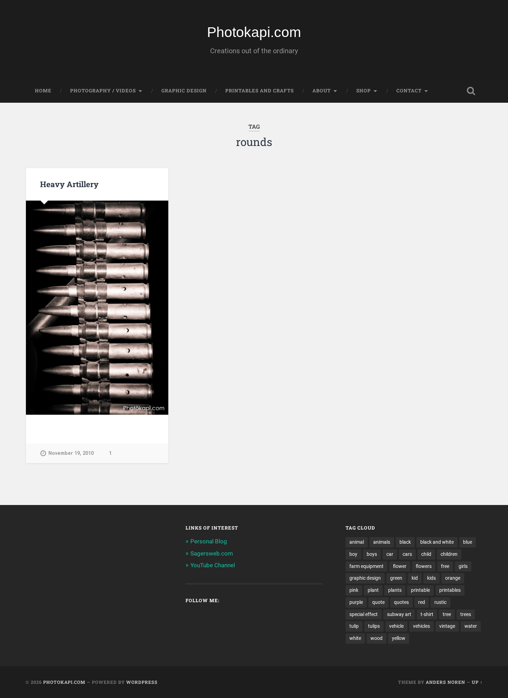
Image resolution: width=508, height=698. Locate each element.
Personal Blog (208, 541)
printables (450, 590)
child (426, 554)
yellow (398, 638)
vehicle (396, 626)
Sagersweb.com (211, 553)
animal (356, 542)
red (421, 602)
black (405, 542)
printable (420, 590)
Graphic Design (184, 91)
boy (353, 554)
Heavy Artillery (69, 184)
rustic (440, 602)
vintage (447, 626)
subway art (399, 614)
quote (378, 602)
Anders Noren (445, 682)
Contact (409, 91)
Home (43, 91)
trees (465, 614)
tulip (354, 626)
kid (415, 578)
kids (431, 578)
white (355, 638)
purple (356, 602)
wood (376, 638)
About (321, 91)
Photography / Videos (103, 91)
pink (353, 590)
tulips (374, 626)
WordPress (142, 682)
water (470, 626)
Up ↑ (477, 682)
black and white (437, 542)
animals (381, 542)
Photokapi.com (254, 32)
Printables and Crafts (259, 91)
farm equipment (366, 566)
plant (373, 590)
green (396, 578)
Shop (363, 91)
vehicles (421, 626)
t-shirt (427, 614)
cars (407, 554)
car (389, 554)
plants (395, 590)
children (449, 554)
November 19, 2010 (71, 453)
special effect (363, 614)
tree (447, 614)
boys (372, 554)
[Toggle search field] (471, 91)
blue (467, 542)
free (445, 566)
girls (463, 566)
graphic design (365, 578)
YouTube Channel (212, 565)
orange (452, 578)
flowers (424, 566)
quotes (401, 602)
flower (399, 566)
